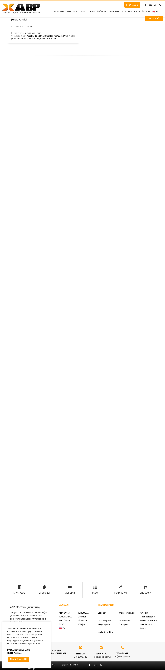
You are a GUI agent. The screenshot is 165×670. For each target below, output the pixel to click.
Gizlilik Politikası (14, 653)
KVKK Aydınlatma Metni (18, 650)
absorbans (32, 36)
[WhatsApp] (160, 4)
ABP (31, 26)
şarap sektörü (33, 39)
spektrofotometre (48, 39)
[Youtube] (155, 4)
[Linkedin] (150, 4)
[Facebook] (145, 4)
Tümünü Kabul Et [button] (18, 659)
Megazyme (36, 33)
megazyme (57, 36)
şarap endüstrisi (18, 39)
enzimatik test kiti (45, 36)
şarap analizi (69, 36)
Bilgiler (28, 33)
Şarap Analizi (19, 19)
